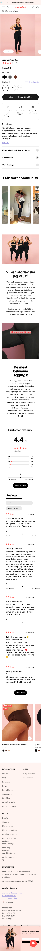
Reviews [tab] (14, 495)
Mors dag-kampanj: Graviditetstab (8, 850)
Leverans (6, 782)
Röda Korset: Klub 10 (9, 858)
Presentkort (28, 778)
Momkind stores (9, 806)
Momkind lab (7, 826)
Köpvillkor (6, 798)
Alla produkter (29, 774)
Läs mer (5, 142)
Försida (5, 11)
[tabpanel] (20, 599)
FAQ (4, 778)
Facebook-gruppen (10, 834)
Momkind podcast (10, 830)
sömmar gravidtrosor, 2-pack (14, 744)
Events (5, 818)
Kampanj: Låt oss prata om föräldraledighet (9, 841)
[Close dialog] (39, 926)
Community (7, 822)
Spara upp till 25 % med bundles (19, 2)
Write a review (20, 485)
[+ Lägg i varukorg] (30, 738)
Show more (20, 692)
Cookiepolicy (7, 794)
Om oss (5, 774)
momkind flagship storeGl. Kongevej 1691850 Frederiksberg (12, 895)
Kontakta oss (7, 790)
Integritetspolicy (9, 802)
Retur (4, 786)
